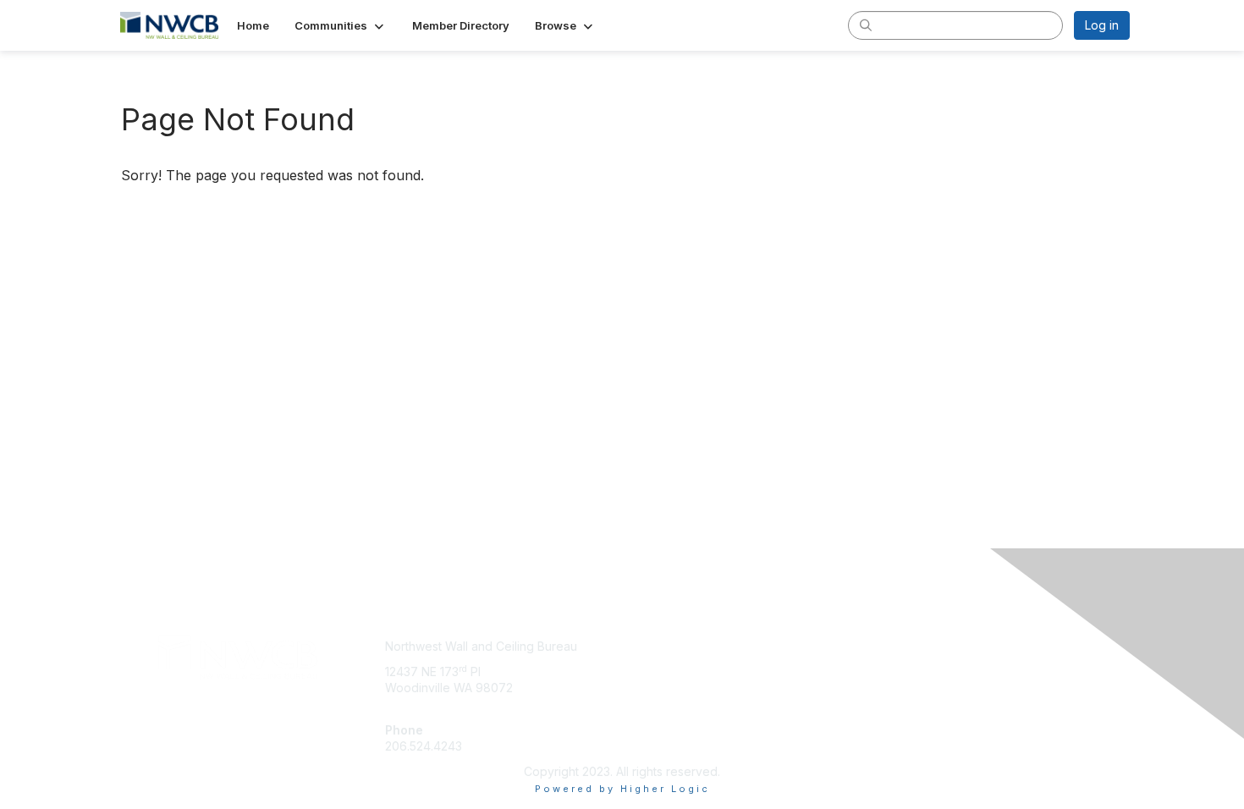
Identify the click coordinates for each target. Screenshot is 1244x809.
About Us (898, 646)
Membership (663, 663)
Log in (1102, 25)
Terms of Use (911, 663)
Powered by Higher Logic (622, 789)
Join (640, 646)
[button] (340, 25)
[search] (865, 24)
